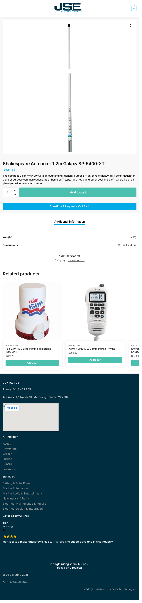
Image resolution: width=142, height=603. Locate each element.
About (7, 443)
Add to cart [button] (32, 363)
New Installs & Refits (16, 498)
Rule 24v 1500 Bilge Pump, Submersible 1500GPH (28, 350)
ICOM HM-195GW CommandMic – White (91, 348)
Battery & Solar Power (17, 483)
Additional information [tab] (69, 221)
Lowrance (9, 469)
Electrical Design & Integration (23, 508)
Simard (7, 464)
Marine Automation (15, 488)
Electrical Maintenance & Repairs (24, 503)
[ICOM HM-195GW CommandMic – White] (95, 311)
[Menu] (8, 8)
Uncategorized (76, 260)
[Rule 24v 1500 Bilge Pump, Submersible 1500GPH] (32, 311)
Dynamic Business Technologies (115, 589)
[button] (131, 25)
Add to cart (78, 192)
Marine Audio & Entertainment (22, 493)
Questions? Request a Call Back (70, 206)
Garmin (7, 454)
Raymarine (10, 449)
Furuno (7, 459)
